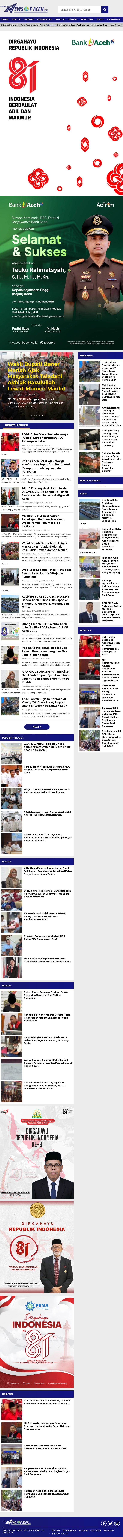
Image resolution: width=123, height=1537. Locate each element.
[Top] (116, 1532)
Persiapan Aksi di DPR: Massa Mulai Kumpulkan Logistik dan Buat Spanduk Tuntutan (46, 1494)
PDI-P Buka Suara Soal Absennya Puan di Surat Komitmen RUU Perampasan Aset (47, 1402)
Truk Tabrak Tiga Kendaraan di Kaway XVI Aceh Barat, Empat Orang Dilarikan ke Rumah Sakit (111, 371)
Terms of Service (60, 1533)
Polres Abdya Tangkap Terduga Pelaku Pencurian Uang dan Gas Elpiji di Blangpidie (46, 995)
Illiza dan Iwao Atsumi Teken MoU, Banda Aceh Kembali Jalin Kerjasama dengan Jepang (111, 565)
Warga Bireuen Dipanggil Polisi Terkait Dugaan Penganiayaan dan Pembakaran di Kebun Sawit (48, 1063)
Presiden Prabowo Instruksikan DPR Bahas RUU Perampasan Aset (44, 937)
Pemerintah (44, 19)
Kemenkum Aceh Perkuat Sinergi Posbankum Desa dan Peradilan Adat (45, 1447)
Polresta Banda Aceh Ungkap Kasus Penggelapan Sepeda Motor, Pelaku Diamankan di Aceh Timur (44, 1085)
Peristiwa (87, 19)
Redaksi (56, 1530)
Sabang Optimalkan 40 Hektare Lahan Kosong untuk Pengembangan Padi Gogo (111, 587)
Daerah (29, 19)
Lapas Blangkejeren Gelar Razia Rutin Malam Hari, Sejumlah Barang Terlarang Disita (46, 1040)
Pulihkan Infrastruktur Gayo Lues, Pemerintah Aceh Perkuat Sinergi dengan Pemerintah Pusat (48, 837)
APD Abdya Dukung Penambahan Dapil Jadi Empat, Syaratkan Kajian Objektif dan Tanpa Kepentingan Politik (48, 871)
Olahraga (113, 19)
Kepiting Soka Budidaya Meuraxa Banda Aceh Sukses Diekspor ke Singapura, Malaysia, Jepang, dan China (100, 512)
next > (37, 727)
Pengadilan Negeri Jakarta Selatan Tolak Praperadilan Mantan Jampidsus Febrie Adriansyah (47, 1017)
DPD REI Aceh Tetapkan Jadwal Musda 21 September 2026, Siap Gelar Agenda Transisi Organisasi (112, 612)
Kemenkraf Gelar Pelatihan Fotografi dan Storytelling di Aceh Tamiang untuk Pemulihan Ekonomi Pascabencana (100, 541)
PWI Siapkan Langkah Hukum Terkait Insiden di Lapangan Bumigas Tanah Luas (111, 392)
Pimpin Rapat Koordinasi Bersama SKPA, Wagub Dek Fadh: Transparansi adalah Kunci (47, 769)
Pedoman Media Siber (90, 1530)
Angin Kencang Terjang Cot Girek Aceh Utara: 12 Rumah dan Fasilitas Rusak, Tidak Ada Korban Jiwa (111, 416)
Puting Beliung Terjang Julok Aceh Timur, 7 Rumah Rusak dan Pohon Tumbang (110, 438)
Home (5, 19)
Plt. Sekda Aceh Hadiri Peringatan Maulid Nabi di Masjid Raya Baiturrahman (47, 813)
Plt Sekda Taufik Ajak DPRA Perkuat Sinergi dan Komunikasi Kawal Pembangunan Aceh (44, 916)
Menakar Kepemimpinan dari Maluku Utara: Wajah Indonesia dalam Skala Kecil (47, 960)
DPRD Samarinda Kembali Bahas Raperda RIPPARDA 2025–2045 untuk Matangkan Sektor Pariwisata (47, 893)
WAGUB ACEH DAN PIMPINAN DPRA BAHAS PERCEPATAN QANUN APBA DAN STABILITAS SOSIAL (47, 747)
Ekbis (100, 19)
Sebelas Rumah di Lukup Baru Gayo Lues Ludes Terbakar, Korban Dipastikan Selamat (112, 462)
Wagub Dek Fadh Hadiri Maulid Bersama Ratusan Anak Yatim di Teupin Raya (47, 791)
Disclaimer (109, 1530)
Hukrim (72, 19)
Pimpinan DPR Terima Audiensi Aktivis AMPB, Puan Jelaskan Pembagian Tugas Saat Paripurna (47, 1471)
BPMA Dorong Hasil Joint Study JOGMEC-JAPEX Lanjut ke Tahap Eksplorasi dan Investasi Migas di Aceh (41, 373)
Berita (16, 19)
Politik (60, 19)
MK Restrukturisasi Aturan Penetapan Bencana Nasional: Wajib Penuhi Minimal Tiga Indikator (47, 1426)
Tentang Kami (69, 1530)
